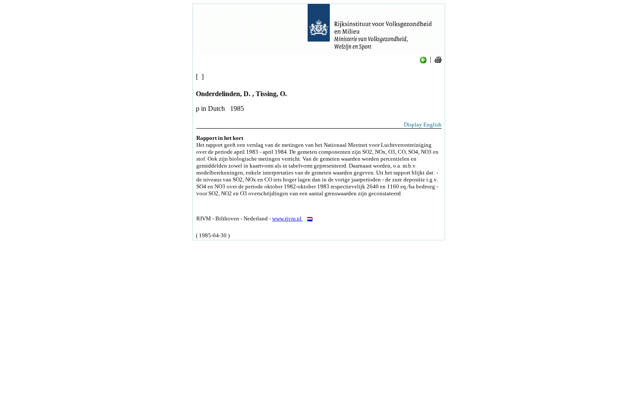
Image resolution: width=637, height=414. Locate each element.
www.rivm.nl (287, 218)
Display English (423, 124)
